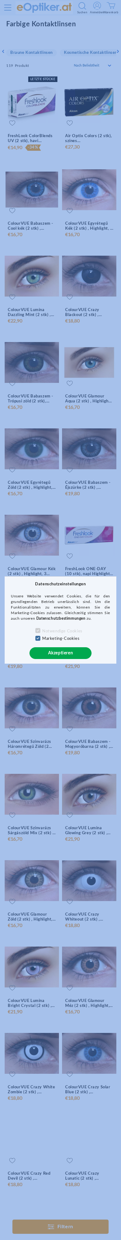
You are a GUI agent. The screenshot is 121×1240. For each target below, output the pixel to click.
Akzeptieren (60, 653)
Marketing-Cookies (60, 639)
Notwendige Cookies (62, 631)
